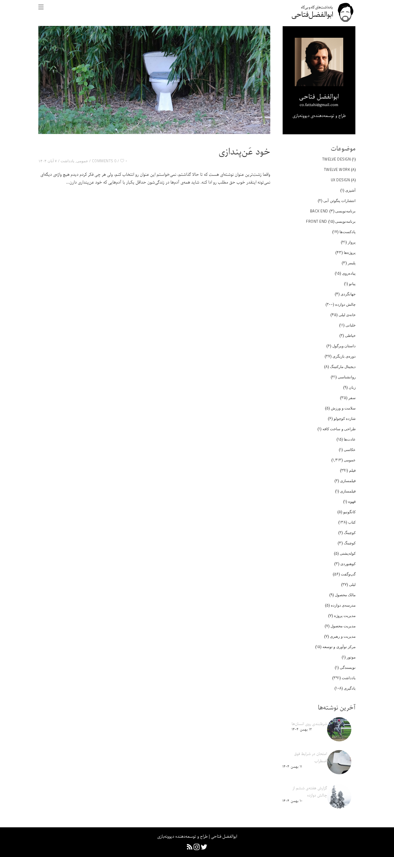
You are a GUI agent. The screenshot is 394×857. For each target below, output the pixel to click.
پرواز (352, 242)
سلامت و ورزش (343, 408)
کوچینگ (350, 532)
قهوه (352, 501)
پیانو (352, 283)
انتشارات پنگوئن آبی (339, 200)
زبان (352, 387)
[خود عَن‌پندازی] (154, 80)
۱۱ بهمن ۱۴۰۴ (292, 767)
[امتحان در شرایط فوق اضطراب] (339, 762)
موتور (351, 657)
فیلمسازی (348, 481)
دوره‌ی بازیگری (344, 356)
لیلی (352, 584)
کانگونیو (349, 512)
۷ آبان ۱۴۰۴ (47, 161)
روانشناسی (347, 377)
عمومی (82, 161)
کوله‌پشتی (348, 553)
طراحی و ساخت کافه (339, 429)
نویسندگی (348, 667)
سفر (352, 398)
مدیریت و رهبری (343, 636)
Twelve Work (337, 169)
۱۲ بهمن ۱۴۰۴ (302, 729)
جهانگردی (348, 294)
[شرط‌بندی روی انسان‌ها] (339, 729)
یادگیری (350, 688)
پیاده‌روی (349, 273)
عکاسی (350, 449)
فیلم (352, 470)
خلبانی (351, 325)
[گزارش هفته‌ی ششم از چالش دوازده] (339, 796)
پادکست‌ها (347, 232)
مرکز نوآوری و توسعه (339, 647)
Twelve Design (336, 159)
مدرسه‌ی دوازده (343, 605)
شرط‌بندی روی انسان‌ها (309, 724)
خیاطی (350, 335)
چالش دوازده (345, 304)
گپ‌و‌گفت (348, 574)
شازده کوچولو (345, 418)
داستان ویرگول (344, 346)
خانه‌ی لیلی (347, 315)
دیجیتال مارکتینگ (343, 366)
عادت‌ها (350, 439)
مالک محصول (345, 595)
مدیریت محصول (343, 626)
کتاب (352, 522)
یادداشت (67, 161)
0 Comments (104, 161)
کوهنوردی (348, 564)
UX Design (340, 180)
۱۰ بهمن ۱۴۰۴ (292, 801)
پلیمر (352, 263)
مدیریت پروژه (345, 615)
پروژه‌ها (350, 252)
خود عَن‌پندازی (244, 152)
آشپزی (350, 190)
